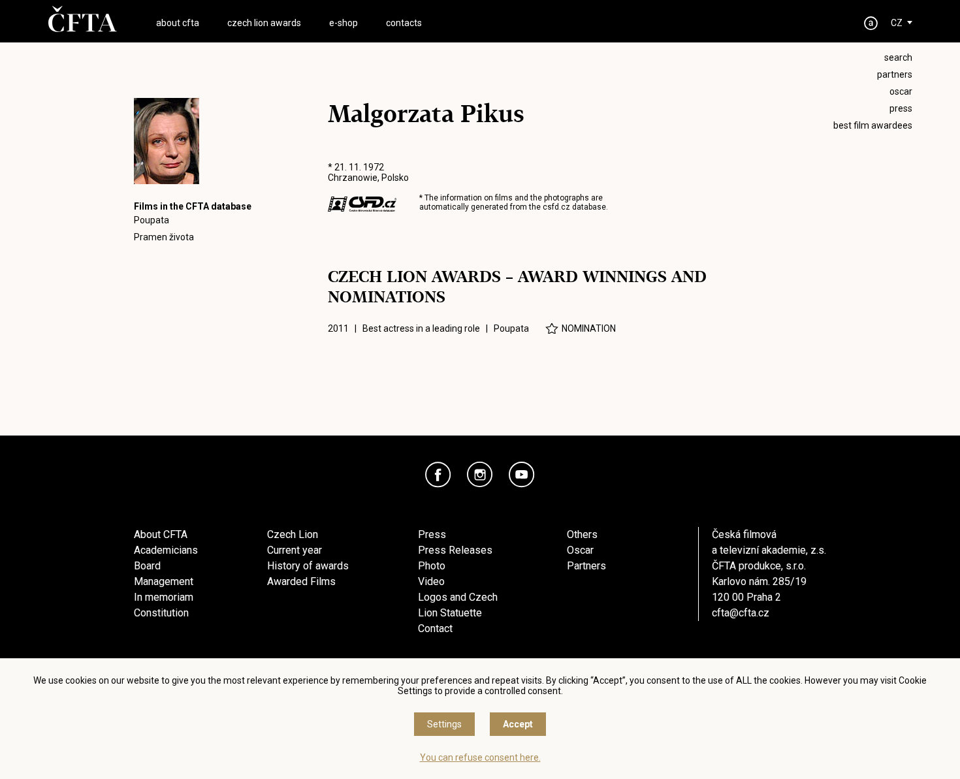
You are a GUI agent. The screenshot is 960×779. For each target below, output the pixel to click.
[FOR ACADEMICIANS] (871, 23)
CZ (897, 23)
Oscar (580, 550)
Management (163, 581)
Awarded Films (301, 581)
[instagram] (480, 475)
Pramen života (164, 237)
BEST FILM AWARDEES (872, 125)
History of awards (308, 566)
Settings (444, 724)
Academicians (166, 550)
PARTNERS (894, 74)
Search (898, 57)
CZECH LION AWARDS (264, 23)
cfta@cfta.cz (740, 613)
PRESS (900, 108)
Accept (518, 724)
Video (431, 581)
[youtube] (522, 475)
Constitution (161, 613)
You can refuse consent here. (480, 757)
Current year (294, 550)
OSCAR (900, 91)
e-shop (343, 23)
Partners (586, 566)
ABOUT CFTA (177, 23)
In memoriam (163, 597)
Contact (435, 628)
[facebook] (438, 475)
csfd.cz (556, 207)
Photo (431, 566)
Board (147, 566)
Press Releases (455, 550)
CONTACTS (404, 23)
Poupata (151, 220)
